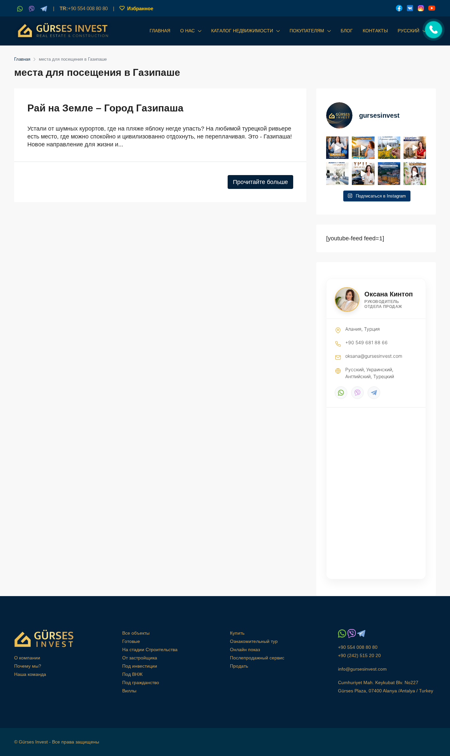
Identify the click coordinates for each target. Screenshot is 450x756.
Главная (160, 30)
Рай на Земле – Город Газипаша (105, 108)
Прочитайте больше (260, 182)
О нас (187, 30)
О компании (27, 657)
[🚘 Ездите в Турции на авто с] (363, 173)
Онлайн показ (245, 649)
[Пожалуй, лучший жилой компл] (415, 173)
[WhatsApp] (341, 392)
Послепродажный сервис (257, 657)
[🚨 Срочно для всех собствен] (337, 147)
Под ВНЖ (132, 674)
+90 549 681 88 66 (366, 342)
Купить (237, 633)
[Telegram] (374, 392)
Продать (239, 666)
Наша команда (30, 674)
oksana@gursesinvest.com (373, 356)
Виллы (129, 690)
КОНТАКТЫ (375, 30)
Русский (408, 30)
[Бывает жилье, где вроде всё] (337, 173)
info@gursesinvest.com (362, 669)
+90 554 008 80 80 (84, 8)
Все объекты (136, 633)
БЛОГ (347, 30)
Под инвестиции (139, 666)
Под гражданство (140, 682)
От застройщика (139, 657)
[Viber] (357, 392)
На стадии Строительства (150, 649)
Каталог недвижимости (242, 30)
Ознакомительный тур (254, 641)
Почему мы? (27, 666)
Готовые (131, 641)
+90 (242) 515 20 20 (359, 655)
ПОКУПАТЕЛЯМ (307, 30)
